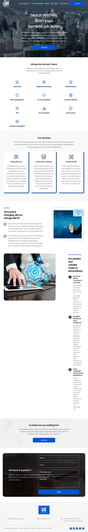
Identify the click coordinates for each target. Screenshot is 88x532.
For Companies (37, 3)
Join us (77, 3)
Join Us (44, 440)
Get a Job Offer (25, 528)
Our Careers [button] (24, 3)
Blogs (47, 3)
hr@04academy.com (17, 519)
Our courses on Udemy (11, 528)
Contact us (64, 3)
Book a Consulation (38, 528)
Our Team (48, 528)
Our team (54, 3)
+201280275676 (45, 519)
